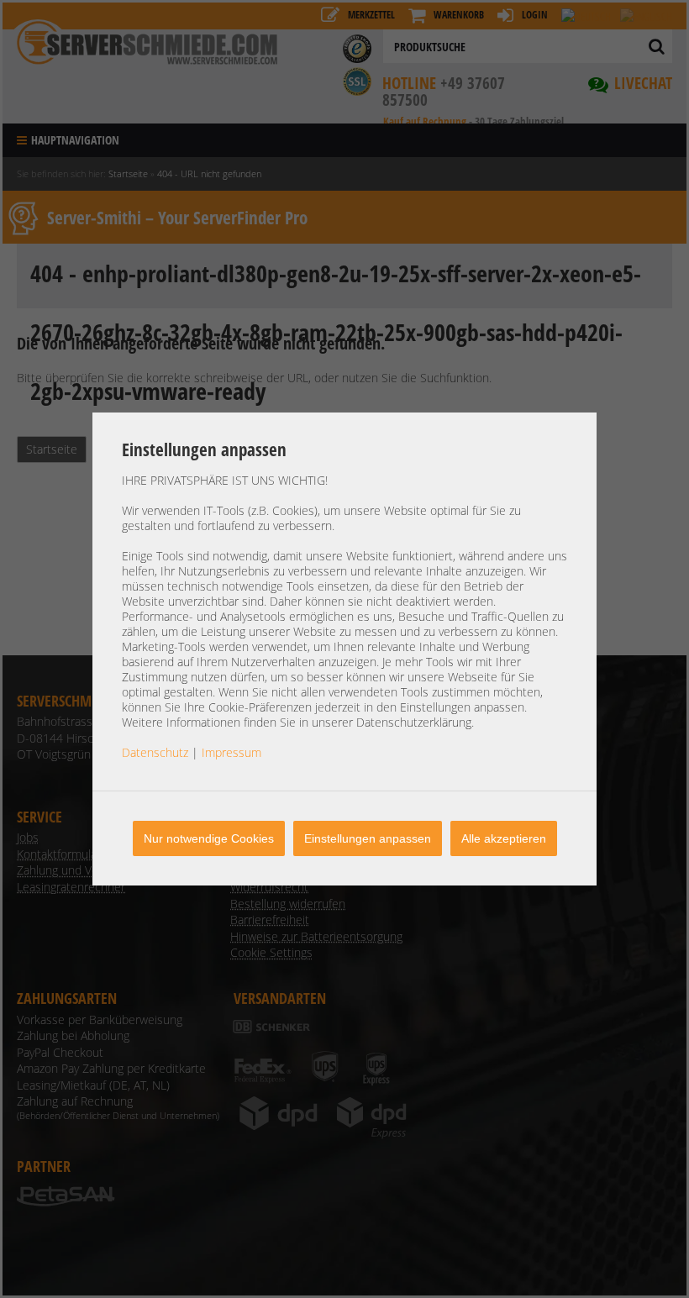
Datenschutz (155, 752)
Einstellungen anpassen (367, 838)
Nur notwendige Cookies (209, 838)
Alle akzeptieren (503, 838)
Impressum (231, 752)
